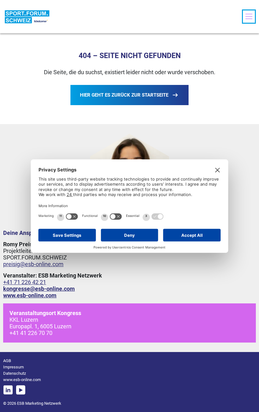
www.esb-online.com (22, 379)
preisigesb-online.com (33, 264)
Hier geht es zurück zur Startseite (124, 95)
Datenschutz (14, 373)
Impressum (13, 367)
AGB (7, 360)
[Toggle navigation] (249, 16)
